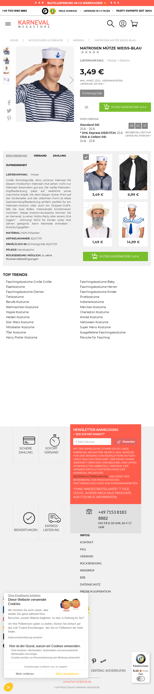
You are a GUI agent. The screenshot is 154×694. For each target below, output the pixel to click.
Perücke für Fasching (95, 337)
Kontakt (86, 542)
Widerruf (87, 570)
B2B (82, 577)
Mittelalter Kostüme (20, 327)
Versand (86, 556)
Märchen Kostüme (93, 307)
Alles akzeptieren (67, 673)
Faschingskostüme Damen (25, 292)
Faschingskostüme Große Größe (29, 282)
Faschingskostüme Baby (97, 282)
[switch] (141, 678)
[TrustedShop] (49, 11)
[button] (8, 687)
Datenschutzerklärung (90, 476)
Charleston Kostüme (94, 312)
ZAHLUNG (59, 155)
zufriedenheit (16, 165)
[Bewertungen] (29, 518)
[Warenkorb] (132, 24)
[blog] (104, 662)
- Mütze (105, 60)
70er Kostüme (16, 332)
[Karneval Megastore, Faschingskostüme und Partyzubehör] (34, 24)
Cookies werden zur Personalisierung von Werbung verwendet (45, 657)
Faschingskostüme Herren (98, 287)
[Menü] (147, 654)
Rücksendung (90, 563)
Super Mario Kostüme (95, 327)
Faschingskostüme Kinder (98, 292)
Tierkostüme (15, 297)
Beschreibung (16, 155)
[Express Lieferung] (55, 518)
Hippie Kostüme (17, 312)
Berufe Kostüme (17, 302)
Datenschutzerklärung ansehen (25, 637)
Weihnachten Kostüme (22, 307)
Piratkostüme (89, 297)
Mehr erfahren (25, 673)
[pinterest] (95, 662)
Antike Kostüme (91, 317)
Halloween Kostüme (94, 322)
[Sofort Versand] (55, 440)
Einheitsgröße (92, 93)
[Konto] (120, 24)
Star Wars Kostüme (19, 322)
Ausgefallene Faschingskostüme (103, 332)
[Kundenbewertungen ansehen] (90, 52)
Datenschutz (90, 584)
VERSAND (40, 155)
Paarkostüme (15, 287)
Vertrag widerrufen (108, 670)
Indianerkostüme (92, 302)
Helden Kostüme (17, 317)
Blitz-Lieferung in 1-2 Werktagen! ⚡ (77, 3)
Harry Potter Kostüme (21, 337)
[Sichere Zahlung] (29, 440)
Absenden (128, 441)
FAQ (83, 549)
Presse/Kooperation (95, 591)
